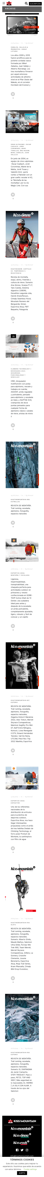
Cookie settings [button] (30, 1169)
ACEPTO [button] (22, 1173)
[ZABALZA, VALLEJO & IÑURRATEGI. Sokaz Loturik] (22, 24)
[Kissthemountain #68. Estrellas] (22, 465)
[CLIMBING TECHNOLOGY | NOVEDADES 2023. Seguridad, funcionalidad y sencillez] (22, 346)
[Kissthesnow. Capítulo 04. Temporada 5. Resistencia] (22, 234)
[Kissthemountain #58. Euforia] (22, 1018)
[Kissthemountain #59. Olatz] (22, 888)
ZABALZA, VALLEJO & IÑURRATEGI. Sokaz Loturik (19, 49)
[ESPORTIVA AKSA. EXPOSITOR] (22, 778)
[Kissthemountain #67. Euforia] (22, 666)
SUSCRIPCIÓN (35, 4)
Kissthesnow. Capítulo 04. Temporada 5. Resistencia (21, 271)
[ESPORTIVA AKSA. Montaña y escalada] (22, 550)
